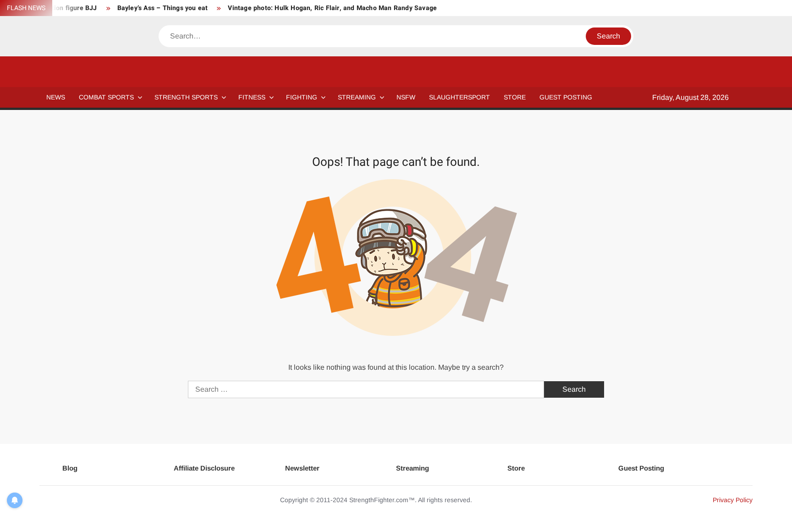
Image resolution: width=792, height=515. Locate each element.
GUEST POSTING (565, 97)
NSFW (405, 97)
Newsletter (302, 468)
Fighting (301, 97)
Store (516, 468)
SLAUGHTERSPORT (459, 97)
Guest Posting (641, 468)
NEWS (55, 97)
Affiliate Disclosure (204, 468)
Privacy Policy (733, 500)
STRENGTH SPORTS (186, 97)
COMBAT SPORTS (106, 97)
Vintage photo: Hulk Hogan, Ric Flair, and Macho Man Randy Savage (332, 8)
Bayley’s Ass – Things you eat (162, 8)
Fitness (251, 97)
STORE (515, 97)
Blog (69, 468)
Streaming (357, 97)
